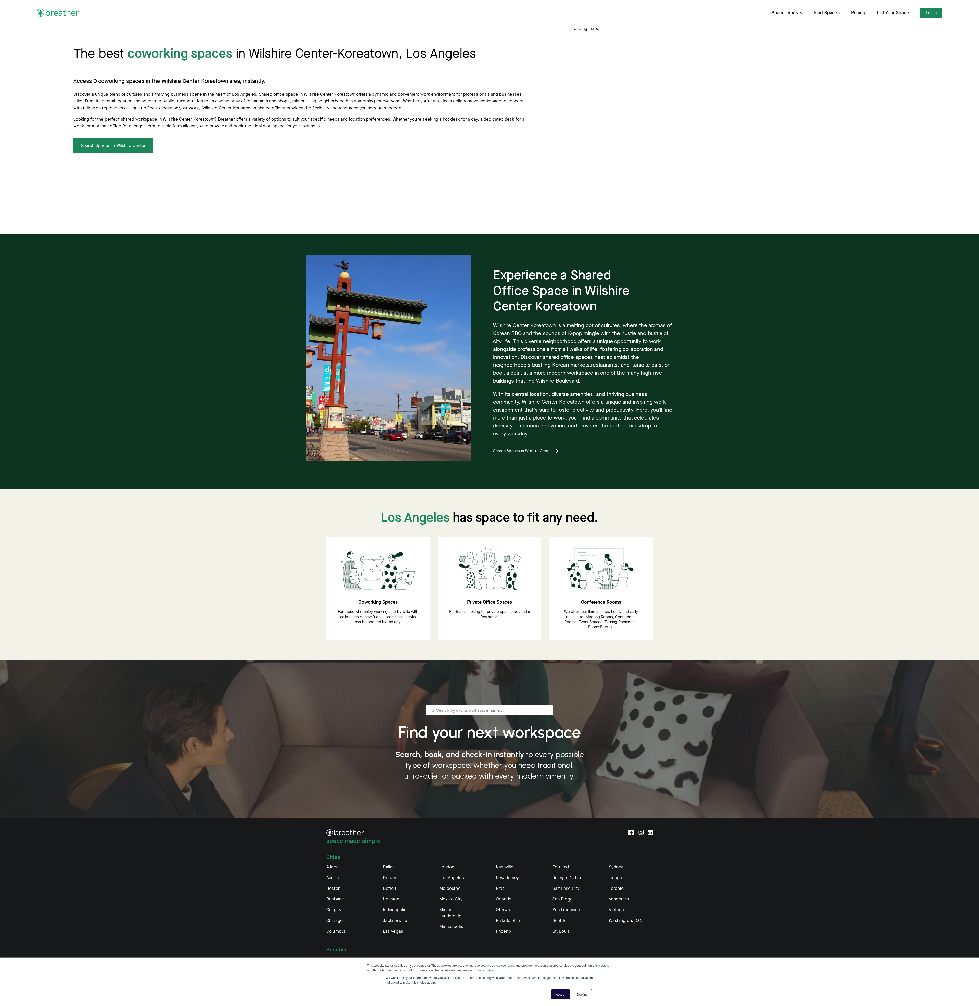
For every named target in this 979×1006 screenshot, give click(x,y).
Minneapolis (451, 927)
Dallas (389, 867)
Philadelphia (508, 920)
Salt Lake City (566, 888)
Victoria (616, 910)
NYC (500, 888)
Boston (333, 888)
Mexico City (451, 899)
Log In (931, 12)
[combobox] (489, 710)
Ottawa (503, 910)
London (446, 867)
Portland (560, 867)
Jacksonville (395, 920)
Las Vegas (393, 931)
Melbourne (449, 888)
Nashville (504, 867)
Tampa (615, 878)
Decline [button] (582, 994)
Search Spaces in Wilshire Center (113, 145)
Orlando (503, 899)
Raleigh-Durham (568, 878)
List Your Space (893, 13)
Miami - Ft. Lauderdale (450, 913)
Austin (332, 878)
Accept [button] (560, 994)
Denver (390, 878)
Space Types (784, 13)
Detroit (389, 888)
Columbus (336, 931)
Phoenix (503, 931)
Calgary (333, 910)
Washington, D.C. (625, 920)
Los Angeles (451, 878)
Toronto (616, 888)
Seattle (559, 920)
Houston (391, 899)
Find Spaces (827, 13)
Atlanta (333, 867)
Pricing (858, 13)
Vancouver (619, 899)
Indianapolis (395, 910)
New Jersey (507, 878)
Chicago (334, 920)
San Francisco (566, 910)
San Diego (562, 899)
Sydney (616, 867)
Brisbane (335, 899)
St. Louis (561, 931)
